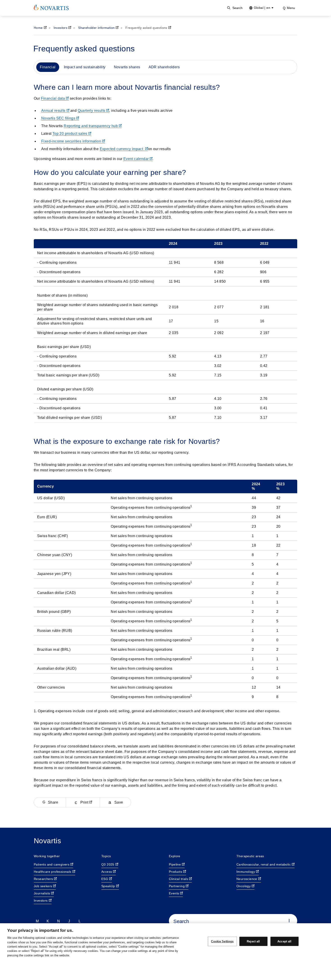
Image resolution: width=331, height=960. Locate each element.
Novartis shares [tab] (127, 67)
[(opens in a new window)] (51, 7)
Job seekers (43, 886)
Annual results (53, 110)
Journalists (42, 893)
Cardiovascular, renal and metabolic (263, 864)
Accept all (284, 941)
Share (53, 802)
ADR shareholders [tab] (164, 67)
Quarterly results (91, 110)
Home (38, 28)
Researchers (43, 879)
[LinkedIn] (37, 920)
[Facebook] (48, 920)
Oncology (243, 886)
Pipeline (175, 864)
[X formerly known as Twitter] (58, 920)
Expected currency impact (122, 149)
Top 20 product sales (69, 133)
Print (84, 802)
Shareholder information (96, 28)
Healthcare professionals (52, 871)
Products (175, 871)
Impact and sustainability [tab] (85, 67)
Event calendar (136, 159)
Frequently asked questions (146, 28)
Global (262, 7)
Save (118, 802)
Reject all (253, 941)
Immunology (245, 871)
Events (174, 893)
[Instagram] (69, 920)
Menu (291, 8)
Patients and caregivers (51, 864)
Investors (61, 28)
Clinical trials (178, 879)
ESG (104, 879)
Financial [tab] (48, 67)
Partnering (177, 886)
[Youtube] (79, 920)
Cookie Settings (222, 941)
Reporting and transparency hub (91, 126)
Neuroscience (246, 879)
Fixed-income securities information (71, 141)
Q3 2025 (107, 864)
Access (106, 871)
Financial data (53, 98)
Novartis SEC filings (58, 118)
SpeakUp (108, 886)
